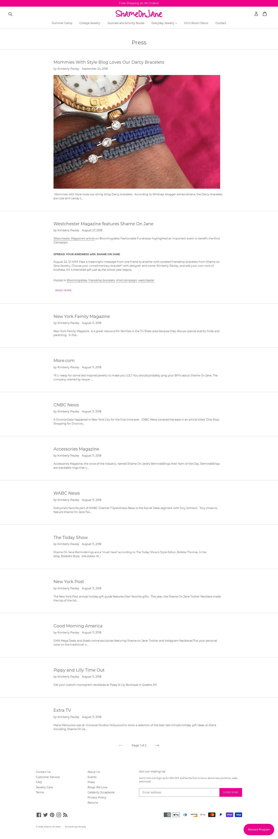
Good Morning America (78, 626)
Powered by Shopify (75, 826)
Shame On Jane (52, 826)
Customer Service (48, 777)
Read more (63, 290)
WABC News (67, 493)
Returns (93, 802)
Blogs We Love (97, 787)
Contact (221, 23)
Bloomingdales (77, 280)
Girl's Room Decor (196, 23)
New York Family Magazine (82, 316)
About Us (94, 772)
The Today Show (71, 537)
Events (92, 777)
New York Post (69, 581)
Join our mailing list (152, 771)
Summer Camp (62, 23)
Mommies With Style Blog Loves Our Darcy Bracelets (109, 62)
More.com (64, 360)
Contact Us (43, 772)
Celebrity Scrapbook (101, 792)
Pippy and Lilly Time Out (79, 670)
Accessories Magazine (76, 449)
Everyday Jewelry (163, 23)
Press (91, 782)
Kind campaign (126, 280)
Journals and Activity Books (125, 23)
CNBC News (66, 404)
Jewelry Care (44, 787)
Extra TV (62, 710)
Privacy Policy (97, 797)
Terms (40, 792)
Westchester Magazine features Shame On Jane (103, 223)
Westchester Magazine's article (74, 238)
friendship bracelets (102, 280)
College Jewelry (89, 23)
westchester (146, 280)
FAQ (39, 782)
